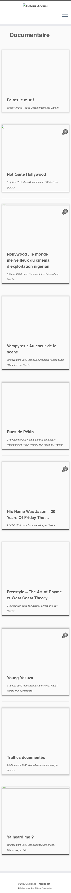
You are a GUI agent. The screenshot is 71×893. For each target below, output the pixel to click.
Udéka (51, 525)
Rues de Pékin (20, 431)
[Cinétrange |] (35, 6)
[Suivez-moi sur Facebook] (12, 18)
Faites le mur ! (20, 100)
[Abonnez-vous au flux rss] (4, 18)
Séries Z (50, 274)
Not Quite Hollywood (26, 174)
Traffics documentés (26, 757)
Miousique (34, 605)
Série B (50, 182)
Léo (25, 850)
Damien (55, 107)
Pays (27, 444)
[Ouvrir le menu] (65, 17)
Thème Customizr (43, 888)
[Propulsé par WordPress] (51, 882)
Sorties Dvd (57, 359)
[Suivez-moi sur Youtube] (16, 18)
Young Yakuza (20, 677)
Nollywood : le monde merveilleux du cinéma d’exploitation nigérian (28, 260)
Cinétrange (30, 883)
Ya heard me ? (20, 837)
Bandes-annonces (45, 439)
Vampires (13, 365)
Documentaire (39, 107)
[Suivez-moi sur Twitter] (8, 18)
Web (48, 444)
